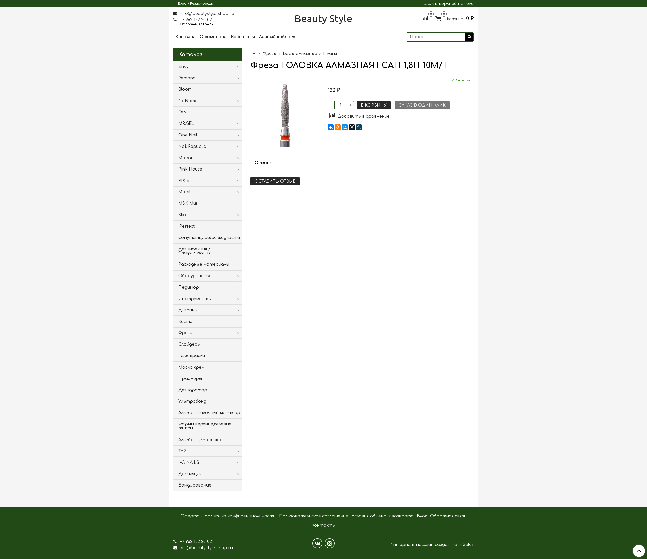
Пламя (330, 53)
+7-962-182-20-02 (195, 20)
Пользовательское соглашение (313, 516)
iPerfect (186, 226)
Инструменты (194, 299)
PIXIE (183, 180)
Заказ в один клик (422, 105)
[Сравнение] (425, 18)
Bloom (185, 89)
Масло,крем (191, 367)
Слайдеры (189, 344)
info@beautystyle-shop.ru (206, 13)
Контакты (243, 37)
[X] (352, 127)
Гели (183, 112)
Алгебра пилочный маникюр (209, 412)
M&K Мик (188, 203)
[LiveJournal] (359, 127)
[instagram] (330, 543)
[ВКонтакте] (331, 127)
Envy (183, 66)
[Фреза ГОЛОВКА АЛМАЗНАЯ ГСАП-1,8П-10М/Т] (284, 112)
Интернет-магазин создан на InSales (431, 545)
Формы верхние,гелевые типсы (205, 426)
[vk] (317, 543)
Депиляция (189, 474)
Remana (187, 78)
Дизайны (188, 310)
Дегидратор (192, 390)
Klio (182, 215)
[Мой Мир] (345, 127)
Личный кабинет (278, 37)
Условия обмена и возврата (383, 516)
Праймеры (190, 378)
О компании (213, 37)
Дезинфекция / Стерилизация (194, 251)
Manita (185, 192)
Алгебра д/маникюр (200, 440)
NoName (187, 101)
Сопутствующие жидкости (209, 237)
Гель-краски (191, 355)
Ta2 (182, 451)
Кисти (185, 321)
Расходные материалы (203, 264)
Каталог (185, 37)
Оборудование (195, 276)
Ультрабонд (192, 401)
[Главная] (254, 53)
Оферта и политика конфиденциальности (228, 516)
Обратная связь (448, 516)
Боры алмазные (300, 53)
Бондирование (194, 485)
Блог (422, 516)
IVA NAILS (188, 462)
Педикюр (188, 287)
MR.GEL (186, 123)
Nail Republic (192, 146)
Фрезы (270, 53)
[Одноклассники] (338, 127)
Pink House (190, 169)
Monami (187, 158)
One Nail (187, 135)
